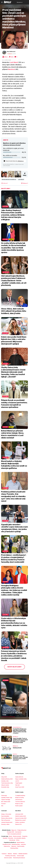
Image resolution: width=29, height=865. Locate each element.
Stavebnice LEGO (7, 844)
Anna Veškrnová (11, 51)
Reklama (10, 853)
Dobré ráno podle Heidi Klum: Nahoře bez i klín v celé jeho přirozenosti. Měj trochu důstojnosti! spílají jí (14, 340)
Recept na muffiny (19, 797)
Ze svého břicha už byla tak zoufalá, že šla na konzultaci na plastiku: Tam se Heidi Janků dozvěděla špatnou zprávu (13, 247)
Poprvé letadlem (5, 816)
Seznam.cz (19, 2)
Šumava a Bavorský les (6, 818)
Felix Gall (17, 785)
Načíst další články (14, 666)
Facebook (4, 853)
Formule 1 (3, 803)
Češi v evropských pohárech (14, 834)
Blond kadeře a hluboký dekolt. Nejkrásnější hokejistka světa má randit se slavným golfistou (14, 464)
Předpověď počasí (21, 830)
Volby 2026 (4, 777)
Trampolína (24, 836)
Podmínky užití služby (10, 855)
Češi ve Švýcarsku (5, 820)
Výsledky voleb (5, 781)
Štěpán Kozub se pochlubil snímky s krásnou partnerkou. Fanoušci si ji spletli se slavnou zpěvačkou (14, 403)
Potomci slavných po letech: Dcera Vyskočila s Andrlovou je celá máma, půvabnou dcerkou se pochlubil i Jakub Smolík (14, 655)
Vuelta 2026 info (19, 777)
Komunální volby (5, 787)
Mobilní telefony (20, 842)
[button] (14, 40)
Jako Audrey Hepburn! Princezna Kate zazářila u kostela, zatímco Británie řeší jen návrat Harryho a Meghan (12, 215)
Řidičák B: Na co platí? (20, 820)
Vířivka (17, 840)
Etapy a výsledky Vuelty (21, 779)
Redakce (15, 853)
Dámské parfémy (16, 844)
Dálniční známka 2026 (20, 816)
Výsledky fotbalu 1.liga (6, 797)
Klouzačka (10, 838)
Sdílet (12, 57)
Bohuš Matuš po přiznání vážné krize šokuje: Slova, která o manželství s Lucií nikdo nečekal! (12, 434)
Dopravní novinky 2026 (20, 818)
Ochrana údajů (20, 855)
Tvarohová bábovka (20, 801)
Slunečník (5, 838)
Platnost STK (18, 824)
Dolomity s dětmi (5, 824)
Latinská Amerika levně (6, 822)
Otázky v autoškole (20, 822)
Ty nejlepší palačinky (20, 795)
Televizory (13, 846)
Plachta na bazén (17, 836)
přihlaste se (21, 161)
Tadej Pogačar (18, 783)
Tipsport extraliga (5, 799)
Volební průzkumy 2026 (7, 779)
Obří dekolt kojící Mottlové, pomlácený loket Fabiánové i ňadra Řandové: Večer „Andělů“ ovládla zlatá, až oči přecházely (13, 280)
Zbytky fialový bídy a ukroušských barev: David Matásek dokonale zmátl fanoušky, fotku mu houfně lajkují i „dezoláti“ (13, 372)
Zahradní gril (12, 840)
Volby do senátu (5, 785)
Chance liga (4, 795)
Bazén (10, 836)
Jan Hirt (17, 781)
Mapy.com (13, 830)
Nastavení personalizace (19, 857)
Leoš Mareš (14, 62)
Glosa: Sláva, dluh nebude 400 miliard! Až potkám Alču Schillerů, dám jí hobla (13, 311)
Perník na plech (18, 805)
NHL (2, 805)
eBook (6, 57)
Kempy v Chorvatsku (6, 814)
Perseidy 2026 (10, 832)
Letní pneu (23, 844)
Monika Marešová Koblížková (9, 179)
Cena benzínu (18, 832)
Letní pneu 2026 (19, 814)
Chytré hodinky (20, 846)
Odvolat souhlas (8, 857)
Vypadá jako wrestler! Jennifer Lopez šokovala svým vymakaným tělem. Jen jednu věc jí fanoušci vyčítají (14, 528)
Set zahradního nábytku (19, 838)
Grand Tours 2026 (19, 787)
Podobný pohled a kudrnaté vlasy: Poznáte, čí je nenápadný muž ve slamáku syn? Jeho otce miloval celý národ (13, 496)
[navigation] (2, 2)
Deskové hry (7, 846)
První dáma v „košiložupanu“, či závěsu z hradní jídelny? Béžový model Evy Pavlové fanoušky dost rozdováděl (13, 558)
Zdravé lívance (18, 799)
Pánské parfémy (14, 848)
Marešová (11, 69)
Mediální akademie (23, 853)
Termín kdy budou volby (7, 783)
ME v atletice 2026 (5, 801)
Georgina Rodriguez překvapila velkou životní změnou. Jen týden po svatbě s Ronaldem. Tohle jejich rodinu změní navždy (14, 590)
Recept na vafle (19, 803)
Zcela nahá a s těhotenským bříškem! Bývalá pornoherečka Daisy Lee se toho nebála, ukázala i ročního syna (14, 623)
